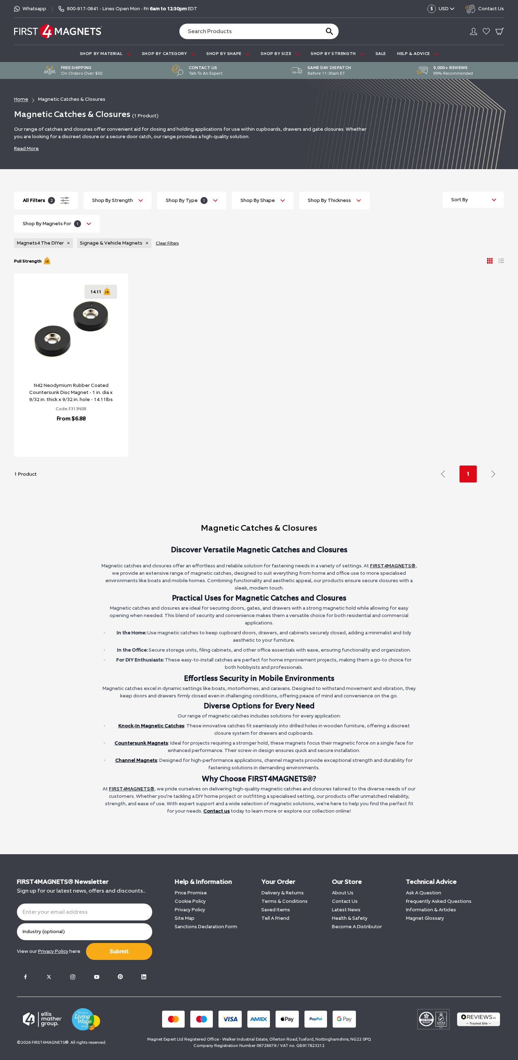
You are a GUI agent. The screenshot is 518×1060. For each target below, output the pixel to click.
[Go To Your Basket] (499, 31)
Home (21, 99)
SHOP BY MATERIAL (102, 53)
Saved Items (275, 909)
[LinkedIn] (143, 976)
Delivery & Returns (282, 892)
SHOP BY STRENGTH (334, 53)
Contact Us (345, 901)
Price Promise (191, 892)
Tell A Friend (275, 918)
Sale (381, 53)
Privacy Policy (190, 909)
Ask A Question (423, 892)
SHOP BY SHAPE (224, 53)
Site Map (185, 918)
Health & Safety (350, 918)
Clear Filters (167, 243)
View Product (63, 436)
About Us (342, 892)
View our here (48, 951)
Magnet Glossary (425, 918)
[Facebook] (25, 976)
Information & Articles (431, 909)
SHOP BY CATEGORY (165, 53)
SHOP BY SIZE (276, 53)
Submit (119, 951)
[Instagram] (72, 976)
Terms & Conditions (284, 901)
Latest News (346, 909)
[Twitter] (49, 976)
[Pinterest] (120, 976)
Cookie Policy (190, 901)
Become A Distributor (357, 926)
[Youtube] (96, 976)
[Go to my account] (473, 31)
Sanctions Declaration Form (206, 926)
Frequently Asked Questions (438, 901)
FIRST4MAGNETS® (392, 565)
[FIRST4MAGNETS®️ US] (58, 31)
